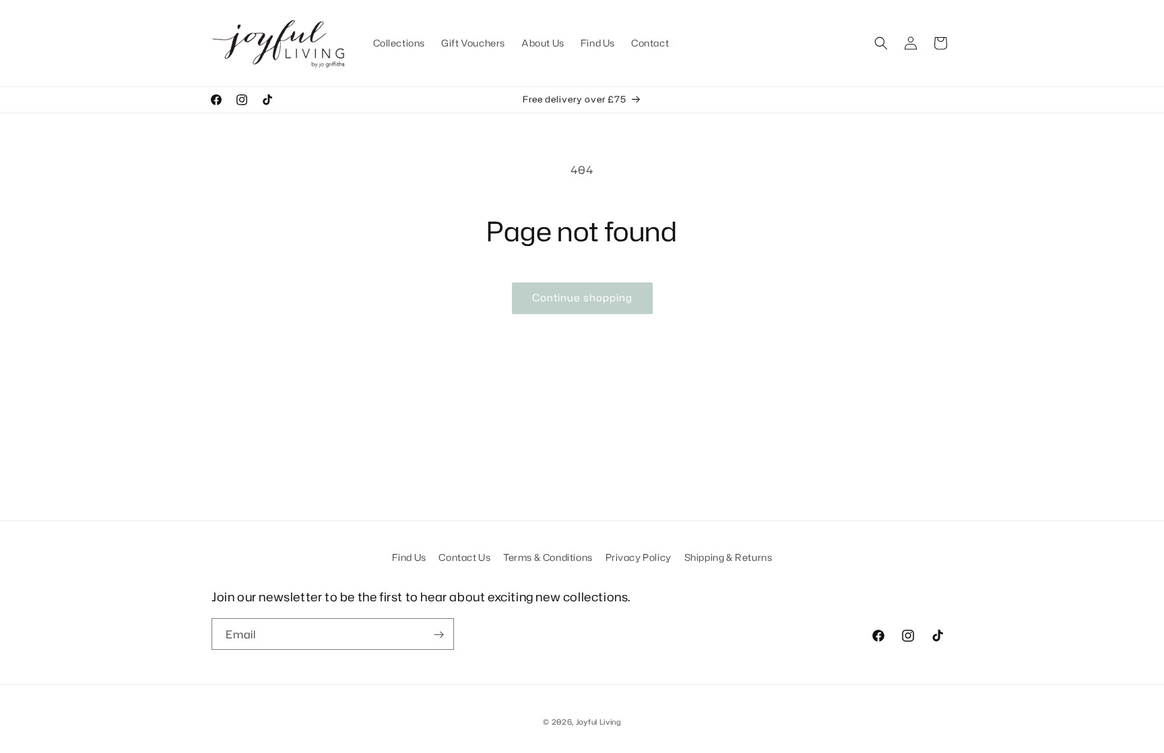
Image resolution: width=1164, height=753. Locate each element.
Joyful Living (598, 722)
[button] (881, 43)
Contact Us (464, 557)
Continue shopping (582, 298)
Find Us (409, 557)
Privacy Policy (639, 557)
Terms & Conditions (548, 557)
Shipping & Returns (728, 557)
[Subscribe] (438, 635)
